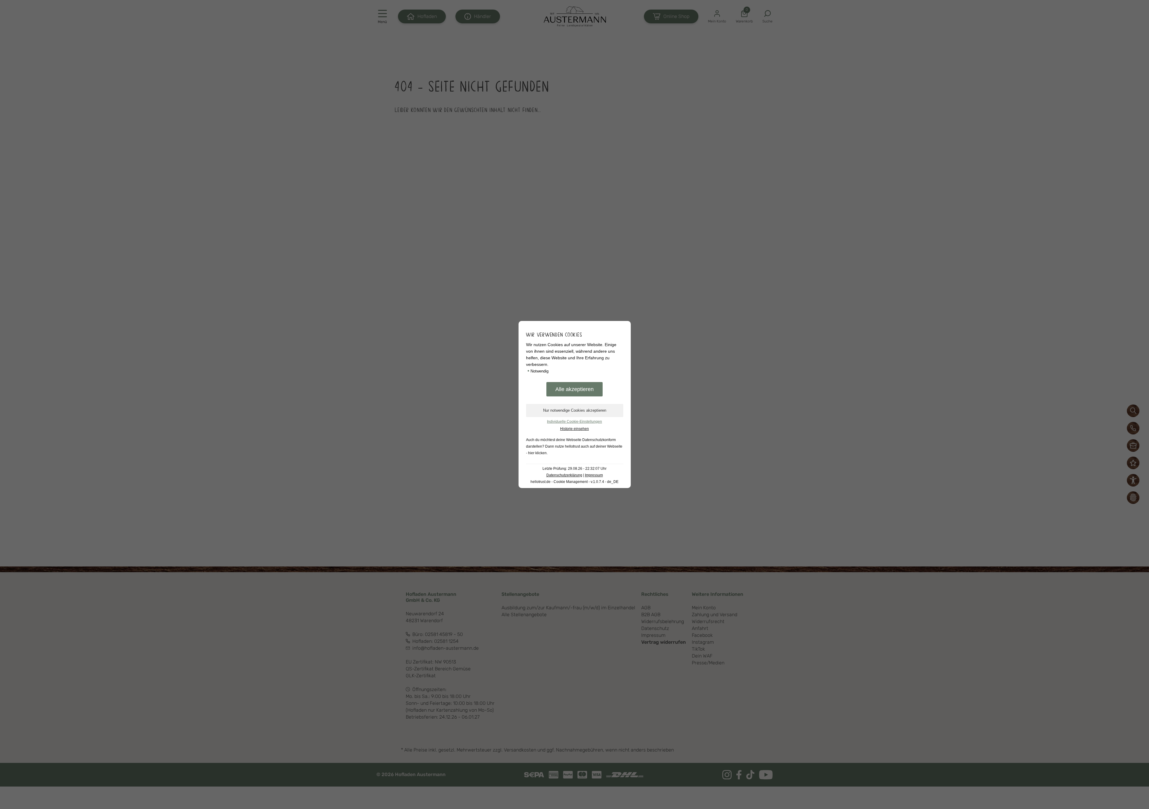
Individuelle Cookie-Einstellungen (574, 421)
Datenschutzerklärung (564, 475)
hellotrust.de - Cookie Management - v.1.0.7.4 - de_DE (574, 482)
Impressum (594, 475)
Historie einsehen (574, 429)
